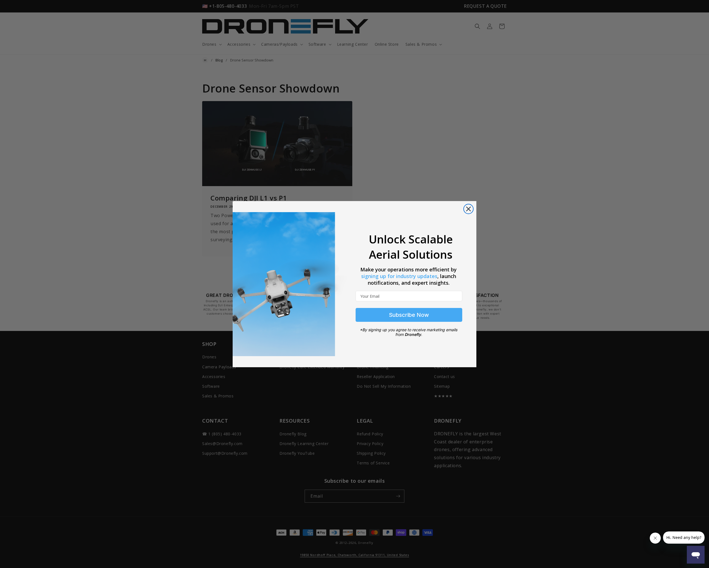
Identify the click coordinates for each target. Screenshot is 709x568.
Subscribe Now (409, 315)
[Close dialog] (468, 209)
